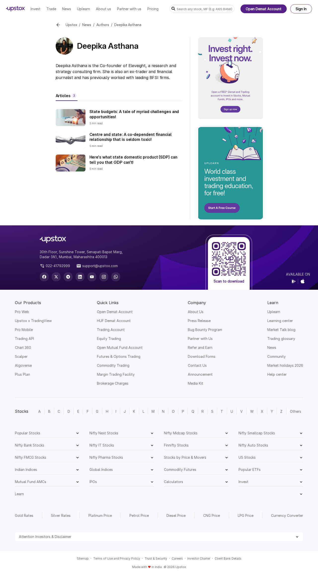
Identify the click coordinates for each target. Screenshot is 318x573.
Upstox (71, 25)
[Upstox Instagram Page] (103, 276)
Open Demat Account (263, 9)
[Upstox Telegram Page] (68, 276)
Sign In (301, 9)
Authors (102, 25)
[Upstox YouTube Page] (91, 276)
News (86, 25)
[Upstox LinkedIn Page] (80, 276)
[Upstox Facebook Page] (44, 276)
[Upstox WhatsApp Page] (115, 276)
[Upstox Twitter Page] (56, 276)
